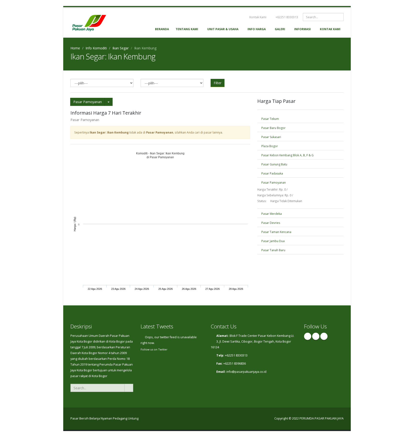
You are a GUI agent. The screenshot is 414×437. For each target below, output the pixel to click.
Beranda (162, 29)
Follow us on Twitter (154, 349)
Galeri (280, 29)
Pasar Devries (270, 223)
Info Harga (256, 29)
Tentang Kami (187, 29)
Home (75, 48)
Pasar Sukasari (271, 137)
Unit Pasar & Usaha (222, 29)
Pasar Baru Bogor (273, 128)
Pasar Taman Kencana (276, 232)
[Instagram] (315, 336)
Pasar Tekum (270, 119)
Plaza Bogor (269, 146)
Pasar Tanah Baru (273, 250)
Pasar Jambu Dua (273, 241)
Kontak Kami (257, 17)
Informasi (302, 29)
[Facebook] (307, 336)
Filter (217, 83)
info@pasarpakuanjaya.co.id (246, 372)
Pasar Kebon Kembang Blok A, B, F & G (287, 155)
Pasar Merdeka (271, 214)
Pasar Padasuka (272, 173)
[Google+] (324, 336)
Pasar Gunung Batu (274, 164)
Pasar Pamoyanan (87, 101)
